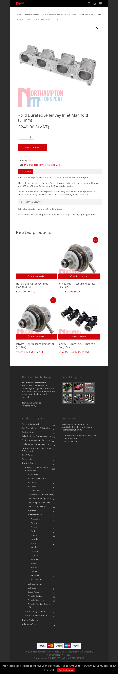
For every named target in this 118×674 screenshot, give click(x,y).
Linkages (32, 588)
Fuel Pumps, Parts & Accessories (37, 444)
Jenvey (42, 164)
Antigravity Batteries (31, 424)
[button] (100, 3)
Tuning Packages (30, 620)
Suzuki (34, 567)
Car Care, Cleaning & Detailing (36, 428)
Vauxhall (35, 575)
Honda (34, 535)
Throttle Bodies (32, 14)
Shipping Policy (29, 405)
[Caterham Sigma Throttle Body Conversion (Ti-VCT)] (67, 398)
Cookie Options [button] (65, 670)
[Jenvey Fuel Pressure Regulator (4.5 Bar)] (36, 319)
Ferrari (34, 527)
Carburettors (28, 432)
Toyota (34, 571)
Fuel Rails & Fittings (37, 506)
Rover (33, 563)
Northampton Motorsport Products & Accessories (38, 449)
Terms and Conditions (32, 403)
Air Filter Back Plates (37, 478)
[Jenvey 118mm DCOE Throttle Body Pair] (79, 319)
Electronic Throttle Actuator (40, 494)
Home (18, 14)
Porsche (34, 555)
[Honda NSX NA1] (78, 387)
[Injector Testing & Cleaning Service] (89, 398)
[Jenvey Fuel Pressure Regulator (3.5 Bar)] (79, 258)
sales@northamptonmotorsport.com (79, 435)
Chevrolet (35, 519)
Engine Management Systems (36, 440)
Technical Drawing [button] (32, 201)
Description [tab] (25, 171)
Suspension (27, 459)
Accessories (33, 474)
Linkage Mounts (35, 584)
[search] (89, 3)
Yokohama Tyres (30, 624)
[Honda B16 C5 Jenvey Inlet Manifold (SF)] (36, 258)
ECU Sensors (34, 490)
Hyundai (35, 539)
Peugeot (35, 551)
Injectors (32, 510)
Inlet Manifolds (86, 14)
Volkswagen (36, 579)
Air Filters (32, 482)
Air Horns (32, 486)
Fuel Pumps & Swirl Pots (39, 502)
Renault (34, 559)
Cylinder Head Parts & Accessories (38, 436)
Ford (99, 14)
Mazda (34, 547)
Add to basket (32, 147)
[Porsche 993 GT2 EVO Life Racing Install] (89, 387)
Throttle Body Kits (36, 600)
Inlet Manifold (31, 164)
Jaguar (34, 543)
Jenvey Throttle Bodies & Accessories (59, 14)
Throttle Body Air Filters (36, 611)
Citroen (34, 523)
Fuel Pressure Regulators (40, 498)
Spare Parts (33, 592)
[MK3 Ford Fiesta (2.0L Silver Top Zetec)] (78, 398)
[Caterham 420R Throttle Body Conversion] (67, 387)
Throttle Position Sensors (40, 605)
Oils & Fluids (28, 455)
